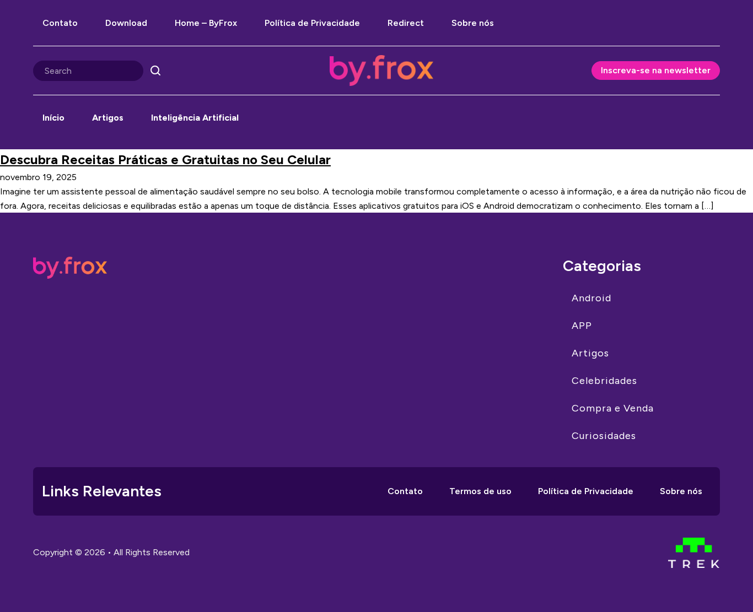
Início (53, 117)
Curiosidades (604, 436)
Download (126, 23)
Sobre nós (472, 23)
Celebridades (604, 381)
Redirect (406, 23)
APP (582, 325)
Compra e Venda (613, 408)
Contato (60, 23)
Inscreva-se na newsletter (656, 70)
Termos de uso (480, 491)
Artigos (107, 117)
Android (591, 298)
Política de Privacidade (312, 23)
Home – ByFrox (206, 23)
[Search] (155, 70)
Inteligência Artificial (195, 117)
